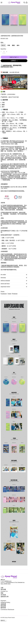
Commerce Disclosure (7, 609)
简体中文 (3, 620)
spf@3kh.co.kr (7, 581)
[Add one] (7, 52)
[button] (24, 2)
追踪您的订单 (4, 596)
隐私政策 (3, 606)
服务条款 (3, 608)
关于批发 (3, 595)
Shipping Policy (5, 602)
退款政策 (3, 604)
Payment (3, 600)
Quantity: (3, 49)
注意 (2, 588)
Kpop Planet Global (10, 617)
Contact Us (4, 591)
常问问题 (3, 589)
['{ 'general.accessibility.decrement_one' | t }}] (1, 52)
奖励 (2, 593)
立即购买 (13, 60)
